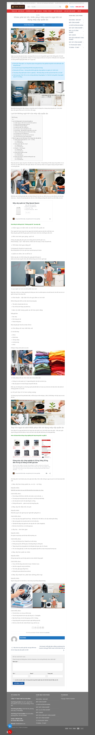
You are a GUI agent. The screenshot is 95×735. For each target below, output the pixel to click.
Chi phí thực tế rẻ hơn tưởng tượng (23, 136)
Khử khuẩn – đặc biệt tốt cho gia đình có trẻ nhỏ (25, 130)
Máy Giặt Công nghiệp (69, 11)
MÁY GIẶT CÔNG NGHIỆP (75, 27)
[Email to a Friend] (38, 628)
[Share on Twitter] (35, 628)
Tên (14, 673)
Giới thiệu (15, 3)
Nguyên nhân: (19, 141)
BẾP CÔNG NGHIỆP (58, 11)
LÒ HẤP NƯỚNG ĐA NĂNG (76, 25)
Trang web (50, 673)
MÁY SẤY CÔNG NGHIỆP (75, 42)
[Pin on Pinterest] (40, 628)
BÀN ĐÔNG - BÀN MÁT (75, 20)
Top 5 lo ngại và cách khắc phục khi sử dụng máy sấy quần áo (27, 138)
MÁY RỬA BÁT (21, 11)
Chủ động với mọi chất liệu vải (22, 133)
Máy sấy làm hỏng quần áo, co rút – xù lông (25, 139)
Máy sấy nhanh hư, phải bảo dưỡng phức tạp (25, 156)
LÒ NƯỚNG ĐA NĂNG (30, 11)
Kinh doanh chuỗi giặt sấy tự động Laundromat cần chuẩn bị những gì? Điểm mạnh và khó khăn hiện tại (52, 647)
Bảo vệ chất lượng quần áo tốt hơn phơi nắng (25, 131)
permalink (47, 632)
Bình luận (15, 661)
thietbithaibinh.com (20, 723)
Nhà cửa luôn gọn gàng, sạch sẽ (22, 124)
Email (31, 673)
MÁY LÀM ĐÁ (39, 11)
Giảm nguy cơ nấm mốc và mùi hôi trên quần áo (26, 122)
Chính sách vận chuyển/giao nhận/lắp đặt (45, 3)
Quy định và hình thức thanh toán (61, 3)
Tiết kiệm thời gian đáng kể (21, 125)
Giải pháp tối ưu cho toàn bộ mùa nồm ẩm (24, 134)
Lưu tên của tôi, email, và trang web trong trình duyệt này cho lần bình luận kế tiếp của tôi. (36, 679)
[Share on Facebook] (33, 628)
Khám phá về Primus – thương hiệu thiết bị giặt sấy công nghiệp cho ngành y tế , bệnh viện (35, 70)
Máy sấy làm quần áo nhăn (21, 152)
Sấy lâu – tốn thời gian (20, 148)
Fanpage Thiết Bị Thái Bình (68, 698)
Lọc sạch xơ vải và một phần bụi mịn (23, 128)
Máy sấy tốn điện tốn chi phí (21, 143)
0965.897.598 (80, 7)
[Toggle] (83, 20)
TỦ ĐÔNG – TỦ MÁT (47, 11)
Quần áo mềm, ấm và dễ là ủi (21, 127)
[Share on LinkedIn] (43, 628)
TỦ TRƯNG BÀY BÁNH (75, 44)
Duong (49, 25)
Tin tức (21, 3)
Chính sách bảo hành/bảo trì (29, 3)
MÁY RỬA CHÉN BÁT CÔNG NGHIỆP (76, 38)
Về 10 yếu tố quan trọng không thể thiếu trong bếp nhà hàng (28, 67)
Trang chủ (14, 11)
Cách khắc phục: (20, 142)
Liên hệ (79, 11)
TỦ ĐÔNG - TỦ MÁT (74, 47)
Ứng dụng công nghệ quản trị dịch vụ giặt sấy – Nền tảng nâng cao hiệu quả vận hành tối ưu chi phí (37, 72)
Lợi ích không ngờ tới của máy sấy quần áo (23, 121)
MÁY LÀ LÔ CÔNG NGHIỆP (73, 31)
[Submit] (60, 7)
